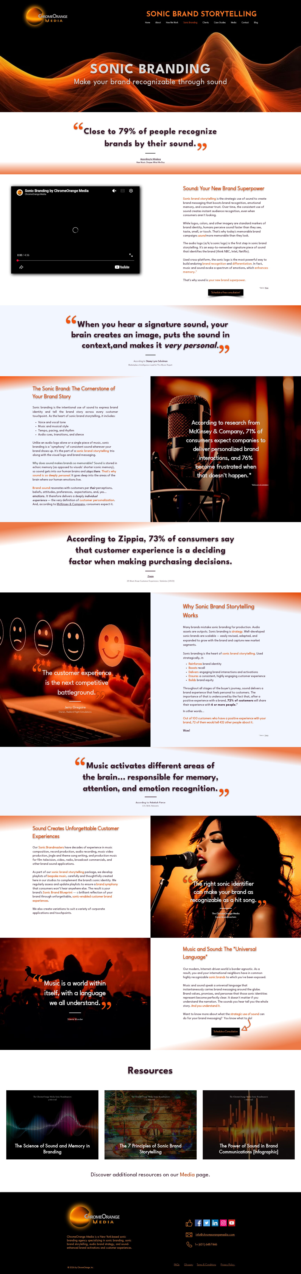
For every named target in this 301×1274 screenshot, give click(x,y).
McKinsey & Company (71, 504)
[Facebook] (198, 1223)
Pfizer (266, 288)
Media (187, 1175)
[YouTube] (231, 1223)
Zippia (266, 735)
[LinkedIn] (215, 1223)
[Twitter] (206, 1223)
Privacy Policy (228, 1264)
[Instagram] (223, 1223)
